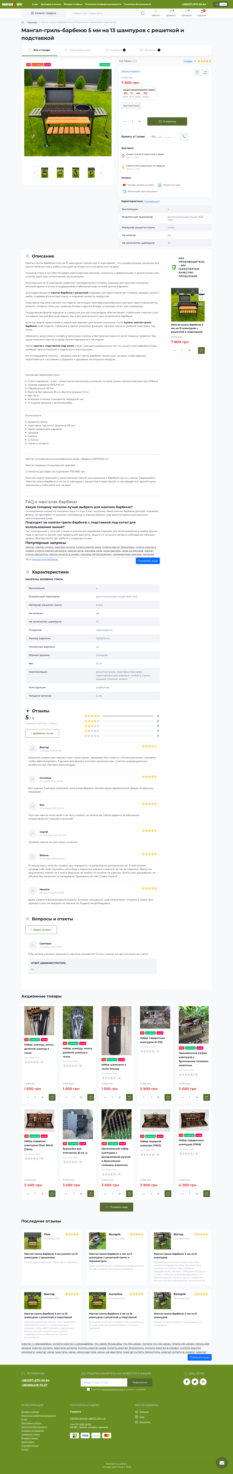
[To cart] (201, 350)
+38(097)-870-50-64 (35, 1380)
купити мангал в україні (162, 1348)
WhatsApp (145, 1422)
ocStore (123, 1464)
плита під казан (183, 1343)
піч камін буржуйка (108, 1343)
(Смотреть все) (152, 201)
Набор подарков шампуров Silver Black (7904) (38, 1145)
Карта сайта (27, 1442)
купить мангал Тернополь (118, 547)
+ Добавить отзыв (42, 733)
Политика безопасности (137, 4)
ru (224, 4)
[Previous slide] (34, 172)
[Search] (143, 13)
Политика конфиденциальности (103, 4)
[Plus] (139, 121)
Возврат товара (29, 1438)
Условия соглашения (32, 1430)
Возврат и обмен (73, 4)
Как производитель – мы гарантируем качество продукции (192, 267)
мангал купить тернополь (141, 1352)
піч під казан (132, 1343)
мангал (29, 547)
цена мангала (111, 550)
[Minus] (125, 121)
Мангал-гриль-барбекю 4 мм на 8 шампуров (175, 1255)
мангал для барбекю (45, 559)
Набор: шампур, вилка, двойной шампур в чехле (39, 1048)
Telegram (144, 1411)
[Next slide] (101, 172)
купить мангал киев (88, 547)
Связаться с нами (30, 1434)
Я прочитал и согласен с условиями (118, 1389)
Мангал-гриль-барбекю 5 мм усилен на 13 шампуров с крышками (50, 1255)
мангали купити (65, 547)
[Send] (184, 137)
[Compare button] (205, 72)
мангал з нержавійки (36, 1343)
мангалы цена (93, 550)
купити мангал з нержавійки (73, 1343)
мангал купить (44, 547)
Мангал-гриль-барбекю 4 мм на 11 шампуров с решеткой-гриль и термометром (110, 1257)
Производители (29, 1445)
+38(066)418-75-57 (34, 1385)
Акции (24, 1449)
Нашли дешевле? (130, 71)
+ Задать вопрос (41, 929)
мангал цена (75, 550)
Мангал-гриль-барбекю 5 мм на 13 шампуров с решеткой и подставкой (48, 1315)
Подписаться (140, 1382)
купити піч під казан (156, 1343)
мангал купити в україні (64, 554)
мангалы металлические (96, 554)
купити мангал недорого (51, 550)
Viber (142, 1417)
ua (217, 4)
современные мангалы (127, 554)
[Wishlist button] (197, 72)
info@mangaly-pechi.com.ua (88, 1418)
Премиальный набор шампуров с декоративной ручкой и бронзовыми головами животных (115, 1157)
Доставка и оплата (51, 4)
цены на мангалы (132, 550)
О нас (35, 4)
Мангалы (32, 22)
